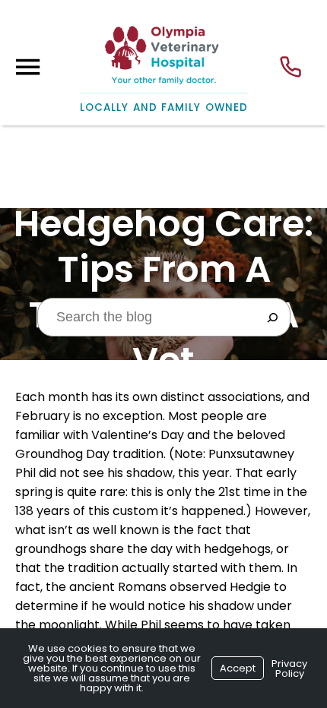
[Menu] (27, 67)
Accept (238, 668)
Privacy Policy (289, 668)
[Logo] (164, 48)
